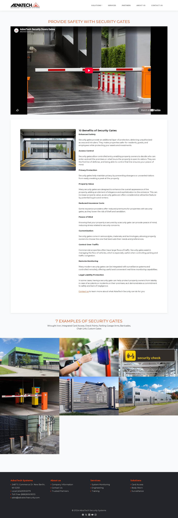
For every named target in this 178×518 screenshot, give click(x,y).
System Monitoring (101, 484)
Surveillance (138, 491)
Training (96, 491)
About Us (140, 5)
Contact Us (157, 5)
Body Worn (137, 488)
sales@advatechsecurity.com (26, 497)
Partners (126, 5)
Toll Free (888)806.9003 (23, 494)
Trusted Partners (60, 491)
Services (112, 5)
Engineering (98, 488)
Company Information (62, 484)
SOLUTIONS (96, 5)
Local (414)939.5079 (21, 491)
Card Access (137, 484)
